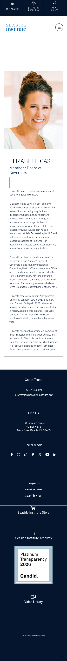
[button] (59, 27)
